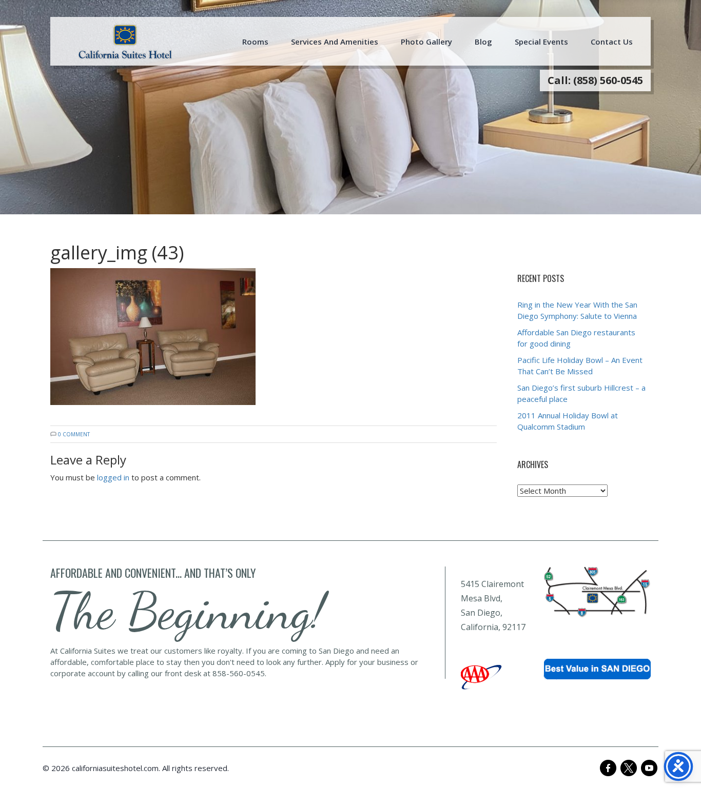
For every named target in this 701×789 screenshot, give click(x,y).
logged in (113, 477)
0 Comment (74, 434)
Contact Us (612, 41)
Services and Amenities (334, 41)
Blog (483, 41)
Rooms (255, 41)
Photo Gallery (426, 41)
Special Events (541, 41)
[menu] (125, 41)
